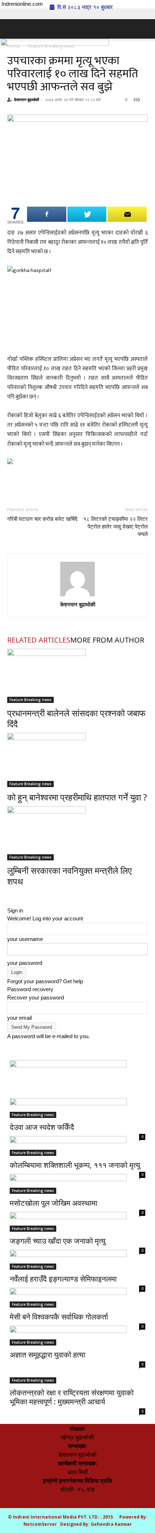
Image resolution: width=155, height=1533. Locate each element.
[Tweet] (87, 214)
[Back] (9, 902)
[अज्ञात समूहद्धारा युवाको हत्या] (77, 1317)
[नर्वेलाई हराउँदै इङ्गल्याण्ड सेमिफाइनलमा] (77, 1241)
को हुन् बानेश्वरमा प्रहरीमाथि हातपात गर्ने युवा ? (77, 797)
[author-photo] (77, 579)
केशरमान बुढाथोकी (26, 99)
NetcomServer (40, 1524)
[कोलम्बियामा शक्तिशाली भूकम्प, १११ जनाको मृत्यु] (77, 1127)
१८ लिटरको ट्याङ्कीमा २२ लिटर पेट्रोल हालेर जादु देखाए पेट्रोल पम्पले (115, 526)
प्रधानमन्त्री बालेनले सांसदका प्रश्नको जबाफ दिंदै (76, 718)
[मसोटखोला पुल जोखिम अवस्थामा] (77, 1165)
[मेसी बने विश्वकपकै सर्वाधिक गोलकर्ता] (77, 1279)
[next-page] (14, 894)
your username (25, 939)
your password (24, 963)
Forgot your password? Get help (45, 981)
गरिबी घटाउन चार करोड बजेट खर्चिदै (42, 519)
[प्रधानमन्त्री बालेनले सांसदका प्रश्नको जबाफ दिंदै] (77, 676)
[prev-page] (9, 894)
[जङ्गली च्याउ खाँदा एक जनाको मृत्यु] (77, 1203)
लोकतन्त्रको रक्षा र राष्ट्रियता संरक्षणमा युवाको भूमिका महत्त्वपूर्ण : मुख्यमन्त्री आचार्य (72, 1397)
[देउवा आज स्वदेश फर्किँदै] (77, 1089)
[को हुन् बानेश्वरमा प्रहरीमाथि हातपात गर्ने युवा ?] (77, 760)
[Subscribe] (127, 214)
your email (19, 1018)
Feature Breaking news (30, 699)
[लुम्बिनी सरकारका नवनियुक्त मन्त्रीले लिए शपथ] (77, 833)
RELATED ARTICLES (38, 640)
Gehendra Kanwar (111, 1524)
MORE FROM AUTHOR (107, 640)
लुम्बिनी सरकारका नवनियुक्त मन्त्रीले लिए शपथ (69, 875)
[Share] (46, 214)
